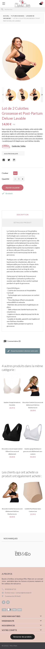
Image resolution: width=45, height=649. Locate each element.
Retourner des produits (22, 637)
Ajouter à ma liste (11, 153)
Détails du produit (22, 223)
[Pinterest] (14, 160)
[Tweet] (9, 160)
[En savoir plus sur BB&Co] (22, 553)
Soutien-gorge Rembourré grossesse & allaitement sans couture (32, 451)
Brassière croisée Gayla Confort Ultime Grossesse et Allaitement (12, 451)
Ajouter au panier (13, 187)
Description (22, 215)
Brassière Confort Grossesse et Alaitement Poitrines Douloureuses (33, 404)
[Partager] (4, 160)
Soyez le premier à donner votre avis (24, 351)
